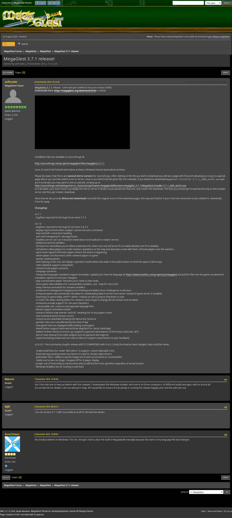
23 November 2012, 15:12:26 (46, 82)
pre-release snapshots (218, 36)
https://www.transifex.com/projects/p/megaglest (151, 274)
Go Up (6, 477)
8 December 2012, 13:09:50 (46, 434)
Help (203, 511)
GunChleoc (12, 434)
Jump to (184, 491)
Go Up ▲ (228, 511)
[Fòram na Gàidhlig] (6, 465)
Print (225, 72)
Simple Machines (23, 511)
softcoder (11, 82)
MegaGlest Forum (33, 20)
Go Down (8, 72)
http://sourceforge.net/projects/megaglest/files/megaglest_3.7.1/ (69, 163)
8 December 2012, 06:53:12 (46, 406)
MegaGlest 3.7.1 (43, 87)
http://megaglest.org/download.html (75, 90)
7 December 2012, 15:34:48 (46, 379)
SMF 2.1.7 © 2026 (7, 511)
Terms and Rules (215, 511)
